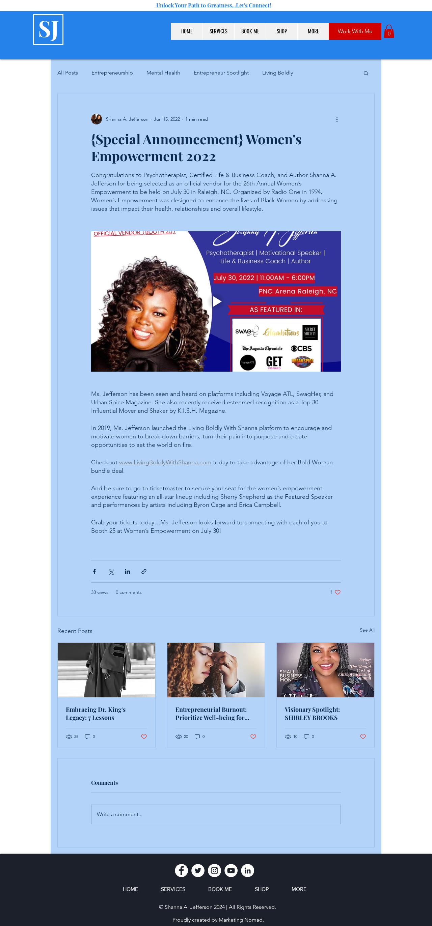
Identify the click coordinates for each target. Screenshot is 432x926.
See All (367, 630)
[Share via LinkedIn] (127, 571)
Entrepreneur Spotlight (221, 72)
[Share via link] (144, 571)
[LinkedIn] (247, 870)
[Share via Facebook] (94, 571)
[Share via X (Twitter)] (111, 571)
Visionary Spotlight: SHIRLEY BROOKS (312, 713)
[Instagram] (214, 870)
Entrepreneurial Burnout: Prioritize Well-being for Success (211, 713)
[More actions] (337, 119)
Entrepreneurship (112, 72)
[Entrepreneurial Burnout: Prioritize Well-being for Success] (216, 670)
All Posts (67, 72)
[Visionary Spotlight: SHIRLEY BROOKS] (325, 670)
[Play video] (216, 301)
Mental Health (163, 72)
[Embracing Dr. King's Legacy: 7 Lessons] (106, 670)
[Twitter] (198, 870)
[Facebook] (181, 870)
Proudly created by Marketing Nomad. (218, 920)
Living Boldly (277, 72)
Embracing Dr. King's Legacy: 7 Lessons (96, 713)
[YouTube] (231, 870)
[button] (218, 31)
